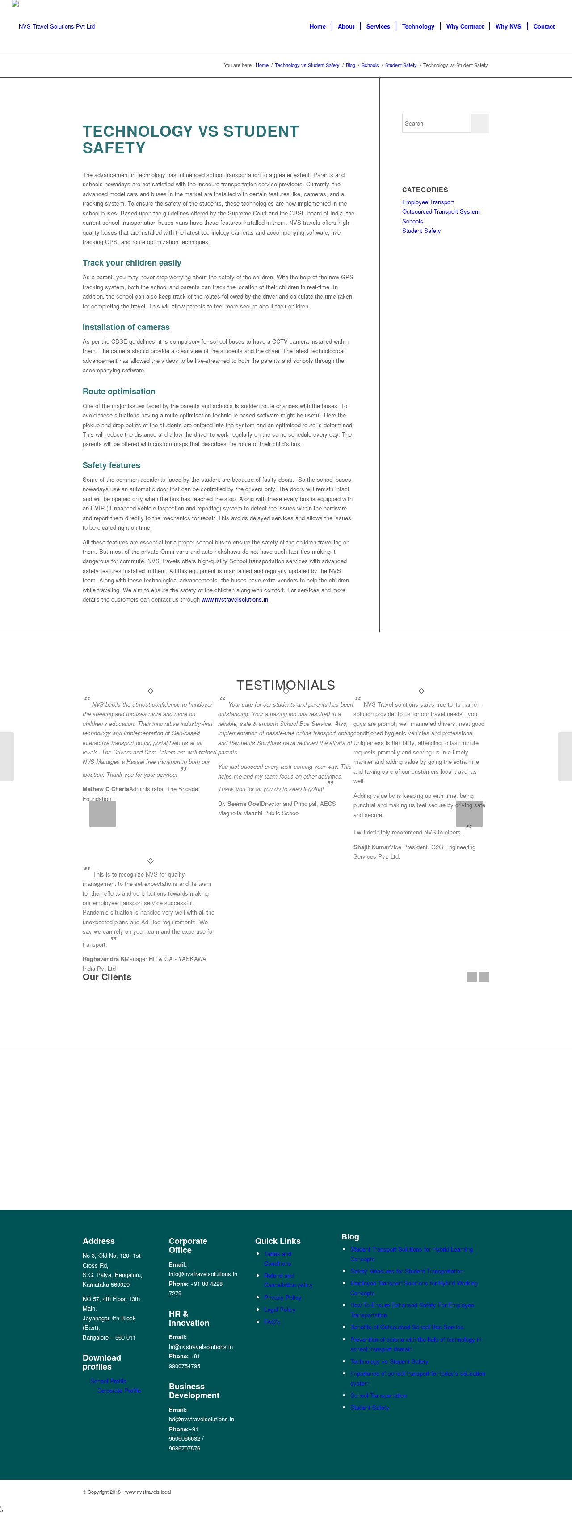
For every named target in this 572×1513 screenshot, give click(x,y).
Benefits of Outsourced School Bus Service (406, 1327)
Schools (412, 221)
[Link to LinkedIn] (442, 1491)
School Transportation (378, 1395)
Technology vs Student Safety (389, 1361)
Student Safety (421, 230)
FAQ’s (272, 1322)
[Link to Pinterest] (469, 1491)
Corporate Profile (119, 1390)
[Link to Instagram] (482, 1491)
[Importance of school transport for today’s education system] (7, 756)
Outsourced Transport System (441, 211)
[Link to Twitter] (456, 1491)
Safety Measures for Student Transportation (406, 1271)
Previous (102, 814)
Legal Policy (280, 1309)
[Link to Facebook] (429, 1491)
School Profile (108, 1381)
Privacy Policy (283, 1297)
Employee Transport (428, 202)
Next (469, 814)
